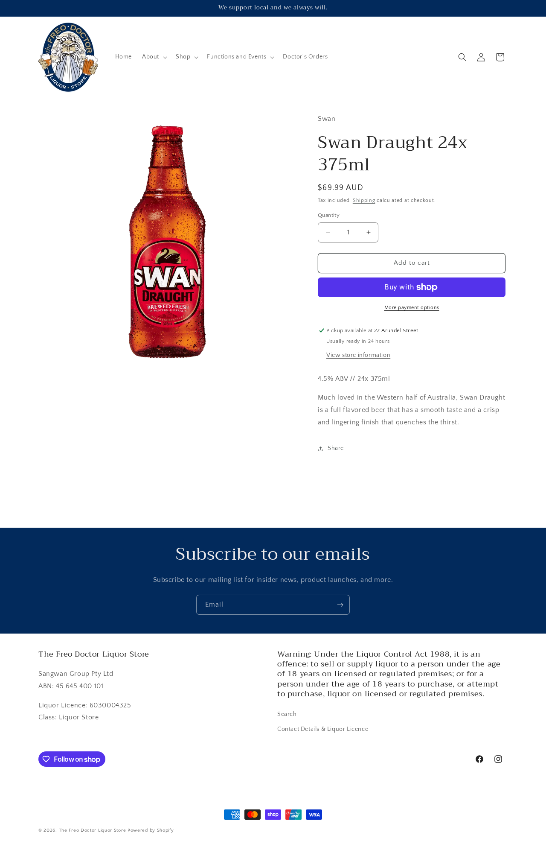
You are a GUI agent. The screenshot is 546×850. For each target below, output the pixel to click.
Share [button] (336, 448)
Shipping (364, 200)
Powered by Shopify (151, 830)
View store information (358, 355)
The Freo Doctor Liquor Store (92, 830)
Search (287, 714)
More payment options (411, 307)
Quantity (329, 215)
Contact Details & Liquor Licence (322, 729)
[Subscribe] (340, 605)
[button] (154, 57)
